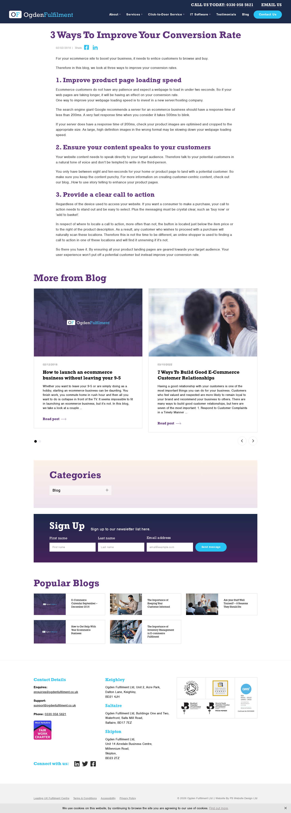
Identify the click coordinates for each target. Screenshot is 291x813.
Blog (245, 14)
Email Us (271, 5)
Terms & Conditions (85, 798)
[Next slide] (252, 441)
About (113, 14)
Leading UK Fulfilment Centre (51, 798)
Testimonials (226, 14)
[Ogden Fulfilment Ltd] (41, 14)
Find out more (218, 808)
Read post (51, 419)
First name (58, 538)
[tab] (35, 441)
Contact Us (268, 14)
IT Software (199, 14)
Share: (78, 48)
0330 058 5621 (239, 5)
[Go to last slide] (242, 441)
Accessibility (108, 798)
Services (133, 14)
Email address (159, 538)
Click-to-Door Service (165, 14)
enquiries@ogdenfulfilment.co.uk (56, 692)
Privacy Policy (128, 798)
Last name (106, 538)
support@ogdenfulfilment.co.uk (55, 705)
